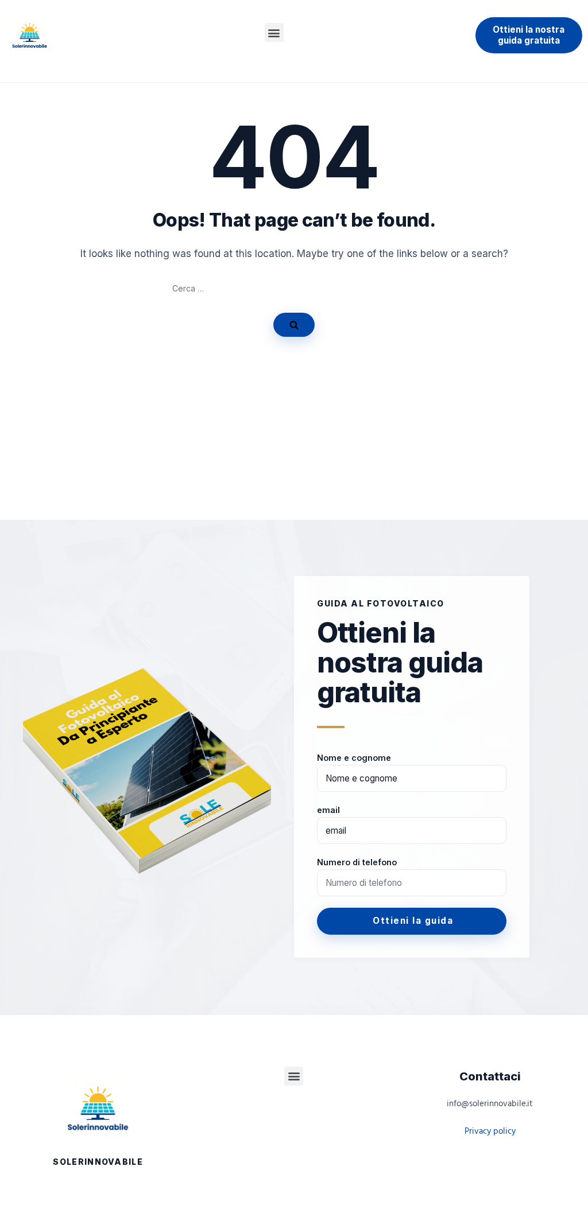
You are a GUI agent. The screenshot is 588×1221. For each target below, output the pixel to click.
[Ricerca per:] (294, 288)
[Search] (294, 325)
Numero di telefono (357, 862)
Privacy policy (490, 1131)
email (328, 810)
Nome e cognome (354, 758)
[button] (274, 32)
